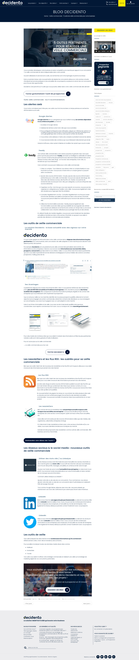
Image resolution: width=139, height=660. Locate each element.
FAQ (105, 125)
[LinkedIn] (105, 656)
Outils (47, 599)
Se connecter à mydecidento (103, 629)
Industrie (111, 133)
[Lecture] (96, 51)
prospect (106, 147)
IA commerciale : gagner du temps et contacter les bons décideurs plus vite (51, 641)
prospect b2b (99, 150)
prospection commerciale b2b (103, 161)
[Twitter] (102, 656)
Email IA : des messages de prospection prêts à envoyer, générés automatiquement (53, 637)
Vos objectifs (42, 3)
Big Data (98, 114)
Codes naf (98, 116)
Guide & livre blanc (100, 130)
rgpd (113, 167)
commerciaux (107, 116)
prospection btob (100, 156)
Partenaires (98, 147)
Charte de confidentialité (108, 202)
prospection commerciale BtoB (103, 164)
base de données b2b (101, 108)
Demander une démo (105, 30)
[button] (105, 47)
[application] (104, 47)
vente (109, 181)
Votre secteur (63, 3)
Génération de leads (101, 133)
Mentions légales (52, 656)
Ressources (83, 3)
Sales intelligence (100, 170)
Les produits (31, 3)
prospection (108, 150)
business (42, 599)
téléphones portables (101, 178)
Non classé (105, 142)
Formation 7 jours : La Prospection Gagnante (104, 640)
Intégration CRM (100, 139)
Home (46, 16)
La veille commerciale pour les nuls (36, 345)
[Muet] (110, 51)
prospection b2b (100, 153)
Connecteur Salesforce (74, 634)
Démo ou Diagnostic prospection (104, 638)
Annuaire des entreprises (75, 641)
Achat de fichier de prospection (103, 99)
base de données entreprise (102, 111)
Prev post (28, 603)
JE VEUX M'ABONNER (104, 200)
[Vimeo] (109, 656)
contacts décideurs (108, 119)
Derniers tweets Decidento (102, 207)
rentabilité (98, 167)
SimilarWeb (30, 550)
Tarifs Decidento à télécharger (76, 638)
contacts (98, 119)
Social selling (99, 175)
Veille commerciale (55, 16)
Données (108, 122)
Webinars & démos (76, 632)
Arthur (35, 599)
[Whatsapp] (113, 656)
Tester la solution (99, 636)
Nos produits (27, 634)
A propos (73, 3)
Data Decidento (99, 122)
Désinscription (28, 638)
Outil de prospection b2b (102, 144)
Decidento (35, 247)
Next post (87, 603)
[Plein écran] (113, 51)
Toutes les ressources (74, 629)
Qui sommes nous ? (30, 629)
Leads (107, 139)
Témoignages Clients (30, 631)
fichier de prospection (101, 128)
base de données (100, 105)
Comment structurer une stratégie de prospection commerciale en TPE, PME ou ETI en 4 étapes (53, 634)
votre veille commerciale (73, 87)
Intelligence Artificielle (101, 136)
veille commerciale (69, 599)
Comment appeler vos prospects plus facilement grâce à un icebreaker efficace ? (52, 629)
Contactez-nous (29, 636)
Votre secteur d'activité (101, 184)
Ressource (106, 167)
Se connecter (131, 3)
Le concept (27, 633)
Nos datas (53, 3)
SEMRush (30, 547)
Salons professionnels (101, 173)
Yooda (29, 553)
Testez (121, 3)
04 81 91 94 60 (113, 4)
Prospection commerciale (102, 159)
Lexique (97, 142)
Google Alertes (53, 125)
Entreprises (98, 125)
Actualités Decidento (101, 102)
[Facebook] (98, 656)
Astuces (111, 102)
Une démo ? (112, 2)
